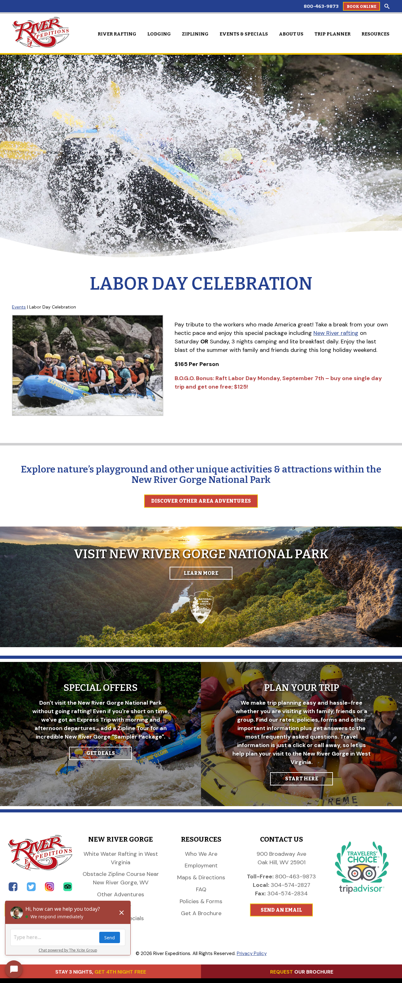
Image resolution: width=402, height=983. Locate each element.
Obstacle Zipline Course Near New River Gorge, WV (121, 878)
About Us (291, 34)
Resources (375, 34)
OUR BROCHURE (301, 972)
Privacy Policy (252, 953)
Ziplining (195, 34)
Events (19, 307)
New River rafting (335, 333)
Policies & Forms (201, 901)
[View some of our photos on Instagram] (49, 889)
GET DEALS (100, 753)
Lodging (159, 34)
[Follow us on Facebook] (13, 889)
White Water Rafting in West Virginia (121, 858)
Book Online (361, 6)
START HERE (301, 779)
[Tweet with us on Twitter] (31, 889)
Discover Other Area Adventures (201, 501)
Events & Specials (244, 34)
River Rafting (117, 34)
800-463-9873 (321, 6)
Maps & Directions (201, 877)
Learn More (201, 573)
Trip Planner (332, 34)
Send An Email (281, 910)
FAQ (201, 889)
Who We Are (201, 854)
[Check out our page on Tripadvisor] (67, 889)
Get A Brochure (201, 913)
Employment (201, 865)
